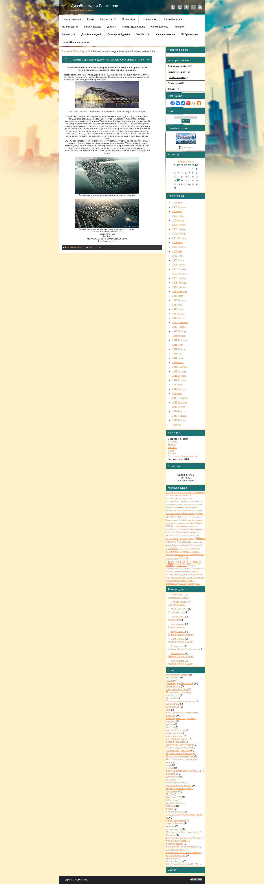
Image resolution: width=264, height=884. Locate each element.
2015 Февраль (179, 416)
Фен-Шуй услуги (172, 493)
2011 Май (177, 353)
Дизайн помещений (176, 77)
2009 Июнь (178, 256)
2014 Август (178, 411)
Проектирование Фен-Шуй (184, 523)
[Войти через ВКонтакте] (178, 103)
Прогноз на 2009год (178, 597)
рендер (195, 571)
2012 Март (177, 384)
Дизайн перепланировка (186, 510)
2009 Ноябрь (179, 278)
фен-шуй (174, 520)
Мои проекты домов (183, 560)
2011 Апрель (178, 349)
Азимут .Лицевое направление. (184, 649)
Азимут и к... (177, 646)
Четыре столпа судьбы (180, 642)
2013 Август (178, 407)
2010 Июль (178, 313)
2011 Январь (178, 336)
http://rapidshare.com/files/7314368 (179, 498)
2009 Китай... (177, 594)
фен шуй (183, 548)
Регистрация (173, 7)
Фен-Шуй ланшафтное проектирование (181, 507)
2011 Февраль (179, 340)
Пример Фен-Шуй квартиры (180, 753)
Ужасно (172, 453)
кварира (191, 584)
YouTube (200, 7)
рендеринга (181, 581)
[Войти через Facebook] (183, 103)
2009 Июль (178, 260)
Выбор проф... (178, 661)
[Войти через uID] (172, 103)
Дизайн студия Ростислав (94, 6)
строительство (172, 539)
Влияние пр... (178, 653)
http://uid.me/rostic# (173, 574)
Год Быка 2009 (174, 797)
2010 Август (178, 318)
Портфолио (186, 147)
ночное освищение (183, 571)
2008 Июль (178, 220)
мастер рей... (177, 616)
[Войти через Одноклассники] (199, 103)
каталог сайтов (172, 559)
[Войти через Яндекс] (188, 103)
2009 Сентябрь (180, 269)
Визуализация (174, 83)
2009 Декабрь (179, 282)
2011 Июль (178, 362)
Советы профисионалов (181, 634)
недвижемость (185, 551)
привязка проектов (176, 820)
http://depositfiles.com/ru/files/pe (191, 504)
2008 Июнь (178, 216)
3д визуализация (175, 849)
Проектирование (177, 605)
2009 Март (177, 242)
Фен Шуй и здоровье (192, 513)
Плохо (171, 450)
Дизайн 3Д (182, 583)
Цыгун (172, 526)
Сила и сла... (177, 639)
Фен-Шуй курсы (185, 520)
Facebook (186, 7)
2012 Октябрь (179, 402)
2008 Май (177, 211)
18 (89, 51)
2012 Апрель (179, 389)
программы (192, 526)
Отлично (172, 441)
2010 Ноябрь (179, 327)
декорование (171, 510)
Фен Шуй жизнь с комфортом (192, 493)
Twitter (193, 7)
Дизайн (172, 548)
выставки (183, 539)
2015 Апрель (179, 420)
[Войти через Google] (193, 103)
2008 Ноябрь (179, 229)
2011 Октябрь (179, 371)
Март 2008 (185, 161)
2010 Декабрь (179, 331)
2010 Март (177, 296)
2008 (75, 51)
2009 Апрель (179, 247)
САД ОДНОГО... (179, 602)
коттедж (189, 574)
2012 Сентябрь (180, 398)
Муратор (191, 539)
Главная (66, 51)
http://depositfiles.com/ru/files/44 (178, 501)
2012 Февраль (179, 380)
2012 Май (177, 393)
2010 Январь (179, 287)
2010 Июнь (178, 309)
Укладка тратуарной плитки (180, 701)
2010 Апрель (179, 300)
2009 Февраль (179, 238)
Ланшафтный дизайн (177, 72)
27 (185, 184)
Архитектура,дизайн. (75, 247)
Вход (180, 7)
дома (191, 577)
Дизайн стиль (173, 516)
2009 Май (177, 251)
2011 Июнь (177, 358)
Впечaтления (175, 619)
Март (83, 51)
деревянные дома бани (180, 577)
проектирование (193, 548)
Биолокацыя (181, 526)
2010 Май (177, 305)
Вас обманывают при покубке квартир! (189, 555)
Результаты (174, 456)
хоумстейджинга (172, 551)
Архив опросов (190, 456)
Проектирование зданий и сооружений (187, 545)
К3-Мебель (182, 535)
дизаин (197, 584)
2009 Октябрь (179, 274)
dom (100, 247)
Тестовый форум (177, 612)
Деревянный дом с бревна (180, 745)
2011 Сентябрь (180, 367)
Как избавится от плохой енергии (183, 852)
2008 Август (178, 225)
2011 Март (177, 345)
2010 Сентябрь (180, 322)
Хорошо (172, 444)
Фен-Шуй (172, 89)
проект (189, 581)
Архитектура (193, 535)
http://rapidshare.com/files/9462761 (179, 495)
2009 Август (178, 264)
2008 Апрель (179, 207)
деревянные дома (175, 742)
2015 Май (177, 425)
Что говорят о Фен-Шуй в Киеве (182, 832)
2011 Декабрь (179, 376)
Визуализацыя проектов (179, 747)
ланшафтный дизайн (177, 739)
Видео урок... (178, 624)
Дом (183, 574)
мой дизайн (176, 565)
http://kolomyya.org (173, 529)
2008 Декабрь (179, 233)
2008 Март (177, 202)
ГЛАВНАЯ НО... (179, 609)
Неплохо (172, 447)
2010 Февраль (179, 291)
